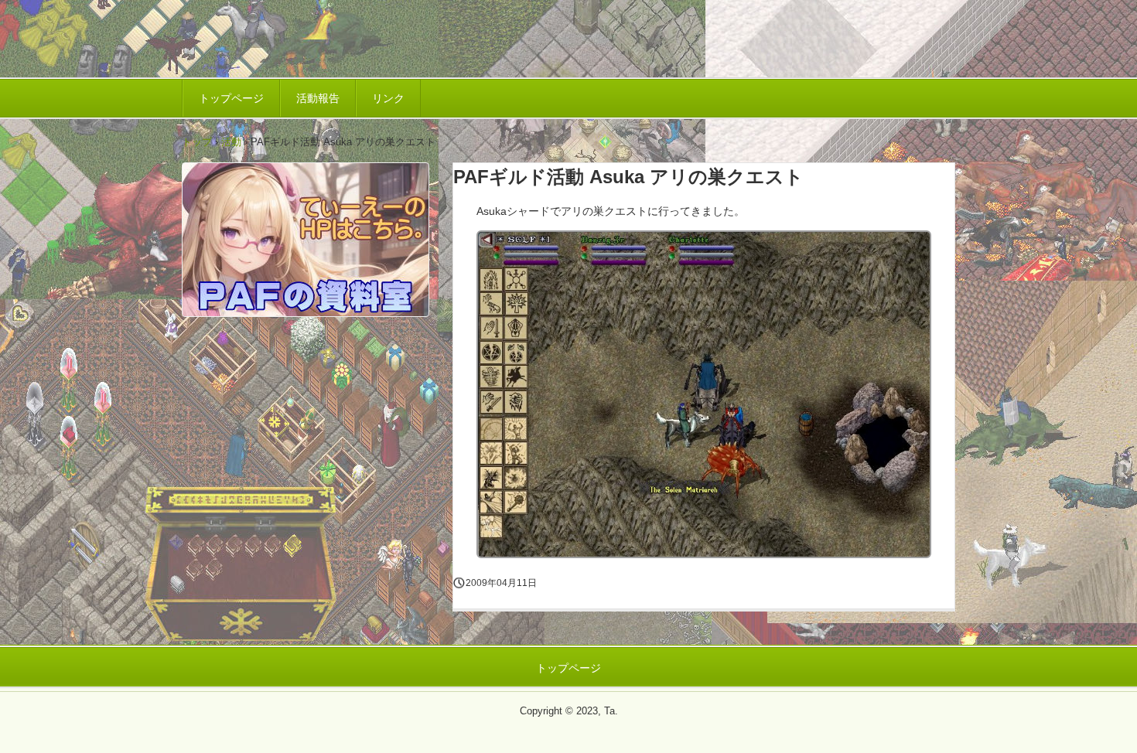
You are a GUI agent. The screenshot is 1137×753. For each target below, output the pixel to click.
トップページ (231, 98)
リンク (388, 98)
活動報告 (318, 98)
